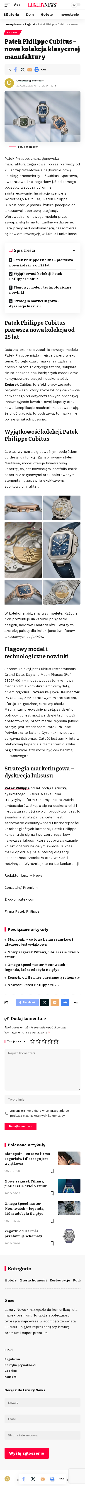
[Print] (36, 69)
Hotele (11, 1280)
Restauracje (60, 1280)
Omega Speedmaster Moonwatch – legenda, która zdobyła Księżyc (24, 1209)
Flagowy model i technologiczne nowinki (40, 290)
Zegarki (13, 32)
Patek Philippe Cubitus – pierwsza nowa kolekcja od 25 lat (41, 262)
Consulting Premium (30, 80)
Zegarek (12, 384)
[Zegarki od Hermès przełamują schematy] (69, 1236)
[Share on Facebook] (15, 69)
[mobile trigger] (8, 5)
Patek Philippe (17, 788)
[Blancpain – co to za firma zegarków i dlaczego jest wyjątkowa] (69, 1158)
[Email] (29, 69)
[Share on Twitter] (22, 69)
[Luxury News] (42, 5)
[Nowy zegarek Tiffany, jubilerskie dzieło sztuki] (69, 1186)
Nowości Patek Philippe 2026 (33, 985)
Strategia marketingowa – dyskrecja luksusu (34, 303)
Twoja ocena (16, 1041)
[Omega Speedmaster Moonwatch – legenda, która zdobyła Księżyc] (69, 1208)
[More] (43, 69)
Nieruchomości (33, 1280)
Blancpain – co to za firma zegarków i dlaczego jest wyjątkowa (27, 1159)
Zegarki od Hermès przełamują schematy (43, 977)
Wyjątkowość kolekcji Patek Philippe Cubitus (35, 276)
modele (55, 613)
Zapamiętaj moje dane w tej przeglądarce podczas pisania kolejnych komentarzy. (39, 1113)
